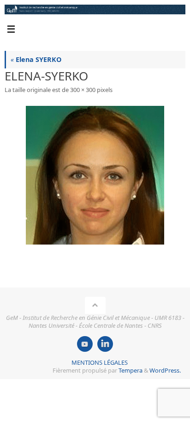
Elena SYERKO (36, 59)
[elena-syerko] (95, 175)
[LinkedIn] (105, 344)
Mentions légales (99, 362)
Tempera (130, 370)
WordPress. (165, 370)
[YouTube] (85, 344)
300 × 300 (82, 90)
